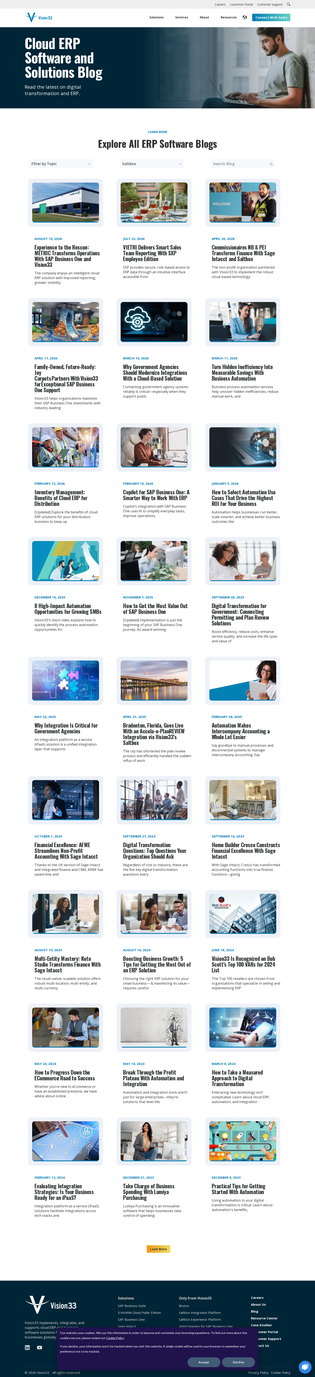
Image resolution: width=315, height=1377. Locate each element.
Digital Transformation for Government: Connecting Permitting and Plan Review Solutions (240, 614)
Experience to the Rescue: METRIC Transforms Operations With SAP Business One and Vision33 (67, 255)
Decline (238, 1362)
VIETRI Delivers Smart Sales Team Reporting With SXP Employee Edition (152, 253)
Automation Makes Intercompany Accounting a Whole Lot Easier (241, 731)
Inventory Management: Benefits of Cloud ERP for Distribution (60, 497)
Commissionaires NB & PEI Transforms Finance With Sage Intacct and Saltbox (243, 253)
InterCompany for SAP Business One (206, 1326)
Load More (158, 1249)
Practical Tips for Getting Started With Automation (239, 1189)
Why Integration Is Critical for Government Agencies (66, 728)
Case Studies (261, 1325)
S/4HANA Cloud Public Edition (139, 1312)
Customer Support (266, 1339)
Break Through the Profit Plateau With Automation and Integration (153, 1078)
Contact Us (260, 1345)
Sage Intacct (127, 1326)
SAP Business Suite (132, 1306)
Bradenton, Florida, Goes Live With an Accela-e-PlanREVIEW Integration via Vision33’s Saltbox (153, 733)
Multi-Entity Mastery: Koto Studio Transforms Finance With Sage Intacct (67, 964)
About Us (258, 1304)
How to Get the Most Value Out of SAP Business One (155, 608)
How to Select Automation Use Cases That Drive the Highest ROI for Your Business (244, 497)
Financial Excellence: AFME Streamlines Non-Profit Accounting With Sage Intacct (66, 850)
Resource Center (264, 1318)
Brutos (184, 1306)
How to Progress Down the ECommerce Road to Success (64, 1075)
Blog (254, 1311)
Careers (257, 1297)
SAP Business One (131, 1319)
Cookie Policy (115, 1338)
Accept (204, 1362)
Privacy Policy (258, 1372)
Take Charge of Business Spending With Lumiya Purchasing (148, 1191)
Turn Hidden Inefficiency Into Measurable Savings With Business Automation (242, 372)
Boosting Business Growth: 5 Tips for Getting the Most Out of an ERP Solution (157, 964)
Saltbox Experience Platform (200, 1319)
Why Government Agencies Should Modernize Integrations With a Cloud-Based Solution (155, 372)
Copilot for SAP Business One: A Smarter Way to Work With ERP (156, 495)
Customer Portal (264, 1332)
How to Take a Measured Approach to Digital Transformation (237, 1078)
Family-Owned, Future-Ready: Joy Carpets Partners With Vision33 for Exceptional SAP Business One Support (66, 378)
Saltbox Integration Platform (200, 1312)
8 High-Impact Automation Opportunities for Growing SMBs (68, 608)
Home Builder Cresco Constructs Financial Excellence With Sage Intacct (246, 850)
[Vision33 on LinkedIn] (27, 1347)
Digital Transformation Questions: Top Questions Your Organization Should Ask (154, 850)
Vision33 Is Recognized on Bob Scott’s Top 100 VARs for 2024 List (243, 964)
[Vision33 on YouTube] (39, 1347)
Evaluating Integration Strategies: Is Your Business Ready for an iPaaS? (64, 1191)
